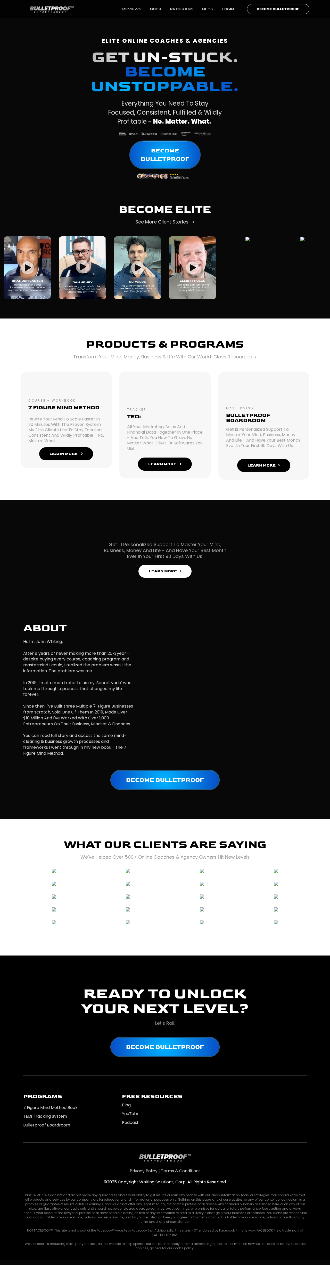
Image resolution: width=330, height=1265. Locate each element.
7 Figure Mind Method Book (50, 1108)
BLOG (207, 9)
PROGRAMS (182, 9)
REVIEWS (132, 9)
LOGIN (228, 9)
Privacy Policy (144, 1171)
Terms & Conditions (181, 1171)
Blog (126, 1105)
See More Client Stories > (165, 222)
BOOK (155, 9)
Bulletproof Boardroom (46, 1125)
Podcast (130, 1122)
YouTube (130, 1114)
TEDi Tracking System (45, 1116)
